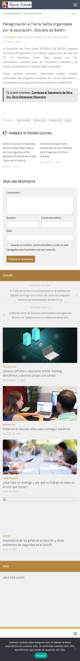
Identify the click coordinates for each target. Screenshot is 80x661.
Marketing (9, 424)
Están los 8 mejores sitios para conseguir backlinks (36, 429)
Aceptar (41, 655)
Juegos (7, 536)
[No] (75, 649)
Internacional (32, 13)
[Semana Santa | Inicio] (21, 4)
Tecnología (9, 366)
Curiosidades (10, 478)
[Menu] (75, 4)
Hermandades (12, 13)
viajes (68, 120)
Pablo (11, 37)
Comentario (14, 192)
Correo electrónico (51, 217)
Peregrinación (55, 120)
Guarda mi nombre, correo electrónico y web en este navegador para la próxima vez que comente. (37, 247)
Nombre (11, 217)
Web (9, 231)
